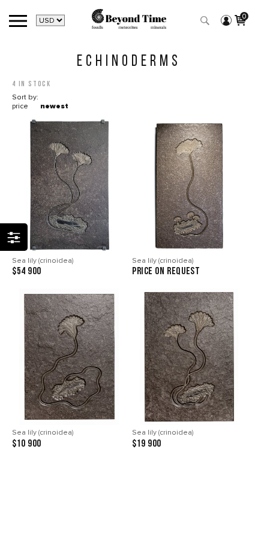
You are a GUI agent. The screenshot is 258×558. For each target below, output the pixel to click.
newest (54, 106)
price (20, 106)
